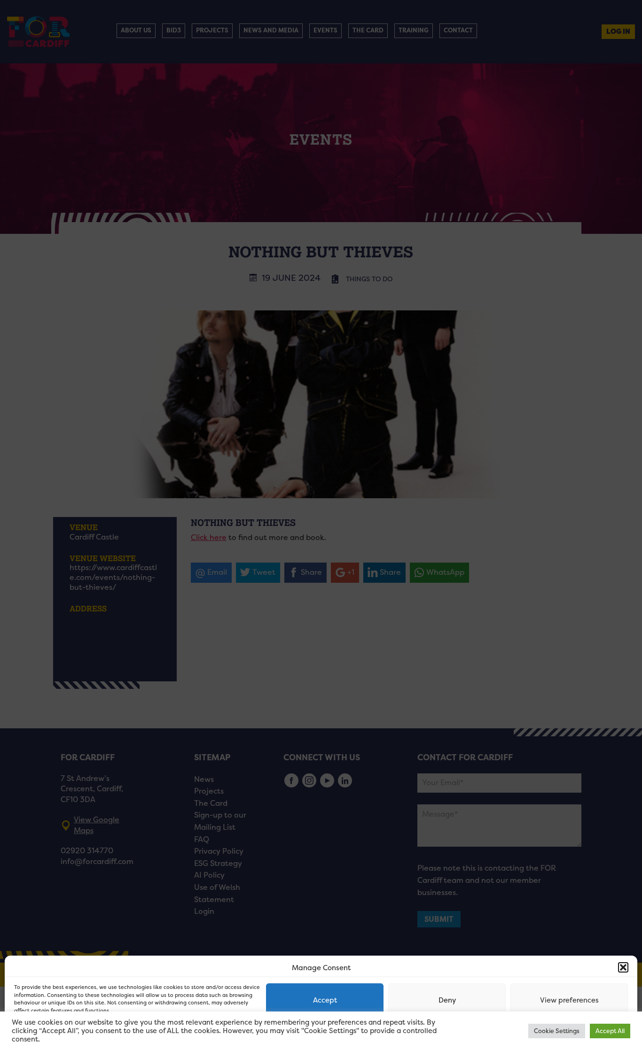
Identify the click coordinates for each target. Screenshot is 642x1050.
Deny (447, 1000)
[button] (623, 967)
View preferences (569, 1000)
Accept (325, 1000)
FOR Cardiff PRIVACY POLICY (50, 1033)
